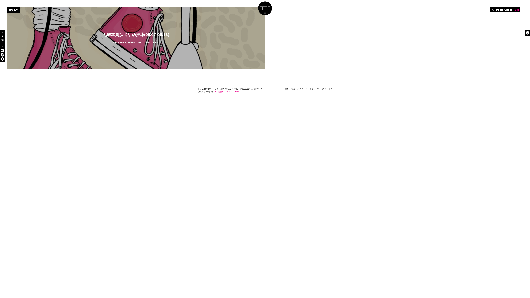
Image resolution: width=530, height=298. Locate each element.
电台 (318, 88)
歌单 (330, 88)
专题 (311, 88)
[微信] (2, 50)
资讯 (293, 88)
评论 (305, 88)
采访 (299, 88)
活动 (324, 88)
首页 (287, 88)
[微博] (2, 54)
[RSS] (2, 58)
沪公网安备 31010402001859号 (227, 91)
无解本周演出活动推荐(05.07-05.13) (136, 34)
